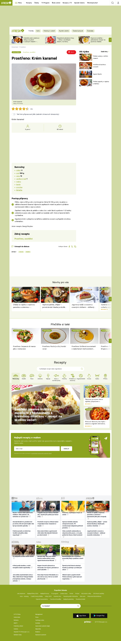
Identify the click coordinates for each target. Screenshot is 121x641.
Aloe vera (82, 596)
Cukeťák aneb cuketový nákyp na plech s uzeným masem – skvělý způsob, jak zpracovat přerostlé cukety (31, 42)
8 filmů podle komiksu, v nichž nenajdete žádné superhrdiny (22, 566)
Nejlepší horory (44, 593)
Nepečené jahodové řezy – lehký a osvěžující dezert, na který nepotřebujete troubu (65, 40)
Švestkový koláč (80, 599)
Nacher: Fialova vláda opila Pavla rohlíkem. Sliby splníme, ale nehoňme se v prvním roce (23, 514)
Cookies (16, 629)
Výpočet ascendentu (42, 599)
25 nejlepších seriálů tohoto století (23, 556)
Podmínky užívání (18, 626)
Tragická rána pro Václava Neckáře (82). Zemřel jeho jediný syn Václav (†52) (47, 514)
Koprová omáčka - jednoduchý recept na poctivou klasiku (98, 39)
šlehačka (19, 190)
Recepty (29, 3)
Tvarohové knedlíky (55, 599)
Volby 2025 (48, 596)
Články (36, 3)
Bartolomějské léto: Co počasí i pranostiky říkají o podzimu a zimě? (72, 557)
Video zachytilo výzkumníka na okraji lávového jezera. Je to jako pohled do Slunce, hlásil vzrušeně (72, 533)
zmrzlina (19, 187)
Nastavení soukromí (40, 634)
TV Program (45, 3)
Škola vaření (56, 3)
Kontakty (37, 623)
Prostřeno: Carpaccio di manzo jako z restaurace (24, 347)
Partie (71, 593)
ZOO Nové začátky (98, 593)
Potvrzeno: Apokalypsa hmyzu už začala (72, 513)
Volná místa (17, 617)
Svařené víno (57, 596)
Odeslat (66, 448)
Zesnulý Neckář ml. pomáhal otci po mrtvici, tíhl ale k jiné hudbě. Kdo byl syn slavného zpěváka (23, 524)
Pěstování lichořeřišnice (94, 596)
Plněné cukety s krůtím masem (100, 57)
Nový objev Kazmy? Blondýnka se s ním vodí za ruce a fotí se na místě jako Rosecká (47, 577)
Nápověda (38, 629)
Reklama (16, 620)
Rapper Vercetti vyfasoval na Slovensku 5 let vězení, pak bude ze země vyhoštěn (48, 567)
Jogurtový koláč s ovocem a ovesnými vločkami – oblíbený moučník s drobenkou (83, 306)
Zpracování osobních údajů (42, 626)
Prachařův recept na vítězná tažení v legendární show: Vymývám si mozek (47, 524)
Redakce (37, 632)
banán (18, 184)
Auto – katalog (24, 596)
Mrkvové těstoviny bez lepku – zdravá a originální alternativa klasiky (95, 424)
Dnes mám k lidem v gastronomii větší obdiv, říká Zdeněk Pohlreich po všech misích (47, 533)
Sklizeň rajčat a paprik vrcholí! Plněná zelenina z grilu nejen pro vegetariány (72, 577)
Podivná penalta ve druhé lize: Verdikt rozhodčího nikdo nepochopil (22, 533)
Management (38, 614)
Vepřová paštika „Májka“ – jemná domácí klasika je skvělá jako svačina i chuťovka (53, 306)
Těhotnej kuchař (92, 3)
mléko (18, 170)
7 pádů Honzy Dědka (37, 596)
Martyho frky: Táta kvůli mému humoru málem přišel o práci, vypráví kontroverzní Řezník (46, 558)
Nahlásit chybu (18, 634)
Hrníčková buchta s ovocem (99, 66)
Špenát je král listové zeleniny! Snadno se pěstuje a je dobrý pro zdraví (72, 567)
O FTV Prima (17, 614)
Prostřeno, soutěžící (29, 52)
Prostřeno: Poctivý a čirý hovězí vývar (54, 347)
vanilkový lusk (21, 179)
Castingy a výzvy (39, 620)
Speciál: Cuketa (79, 3)
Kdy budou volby (86, 593)
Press (36, 617)
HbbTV (15, 623)
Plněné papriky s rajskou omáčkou (101, 83)
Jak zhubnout (21, 593)
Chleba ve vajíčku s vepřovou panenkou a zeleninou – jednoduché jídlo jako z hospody (24, 306)
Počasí (77, 593)
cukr (17, 173)
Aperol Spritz (97, 74)
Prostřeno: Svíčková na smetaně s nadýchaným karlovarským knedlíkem (84, 347)
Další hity (104, 51)
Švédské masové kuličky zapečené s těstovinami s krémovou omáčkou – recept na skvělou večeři (38, 414)
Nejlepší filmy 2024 (32, 593)
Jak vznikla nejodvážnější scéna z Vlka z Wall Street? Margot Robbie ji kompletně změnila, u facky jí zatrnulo (23, 578)
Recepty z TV (67, 3)
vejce (18, 176)
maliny (18, 182)
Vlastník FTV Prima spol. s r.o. (21, 632)
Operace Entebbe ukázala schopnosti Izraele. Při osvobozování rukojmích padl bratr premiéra (72, 525)
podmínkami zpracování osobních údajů (41, 453)
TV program (54, 593)
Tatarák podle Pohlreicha (70, 596)
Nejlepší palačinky (68, 599)
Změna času (63, 593)
